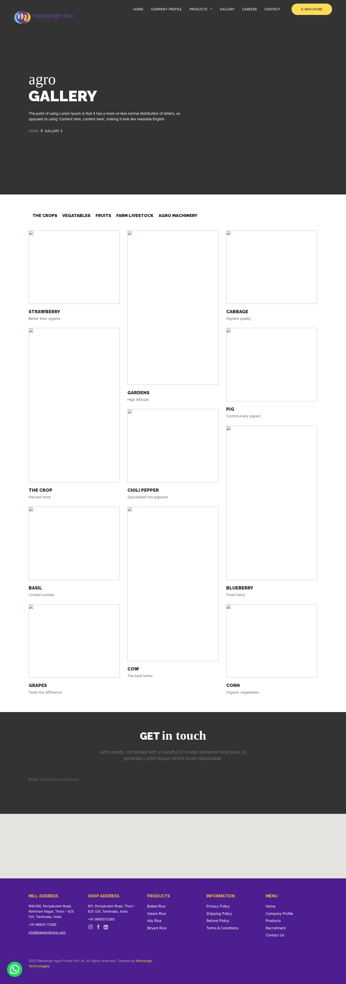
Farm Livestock (134, 215)
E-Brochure (311, 9)
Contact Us (275, 935)
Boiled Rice (156, 906)
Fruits (103, 215)
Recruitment (276, 928)
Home (138, 9)
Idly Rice (154, 920)
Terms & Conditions (222, 928)
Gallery (227, 9)
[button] (14, 969)
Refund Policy (217, 920)
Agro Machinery (178, 215)
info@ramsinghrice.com (47, 932)
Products (198, 9)
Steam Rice (156, 913)
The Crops (44, 215)
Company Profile (166, 9)
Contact (272, 9)
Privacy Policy (218, 906)
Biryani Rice (156, 928)
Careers (249, 9)
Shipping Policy (219, 913)
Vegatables (76, 215)
